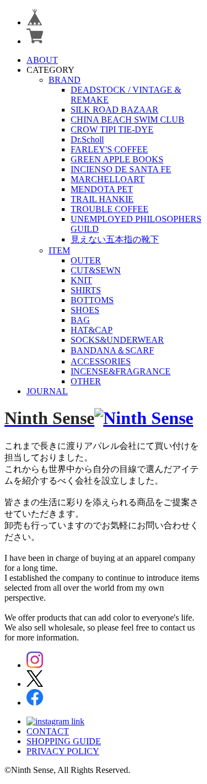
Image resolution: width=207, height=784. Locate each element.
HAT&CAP (92, 330)
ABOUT (42, 60)
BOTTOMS (92, 300)
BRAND (65, 79)
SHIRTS (86, 290)
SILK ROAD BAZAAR (114, 109)
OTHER (86, 381)
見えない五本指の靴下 (115, 239)
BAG (80, 320)
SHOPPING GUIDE (63, 741)
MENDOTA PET (102, 189)
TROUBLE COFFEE (109, 209)
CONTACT (47, 731)
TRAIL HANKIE (102, 199)
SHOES (85, 310)
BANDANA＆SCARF (112, 350)
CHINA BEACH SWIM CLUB (127, 119)
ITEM (59, 250)
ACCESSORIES (101, 361)
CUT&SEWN (96, 270)
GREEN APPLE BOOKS (117, 159)
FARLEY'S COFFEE (109, 149)
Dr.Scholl (87, 139)
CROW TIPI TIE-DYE (112, 129)
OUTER (86, 260)
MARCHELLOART (108, 179)
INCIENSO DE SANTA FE (121, 169)
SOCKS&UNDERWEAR (117, 340)
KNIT (81, 280)
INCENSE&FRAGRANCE (121, 371)
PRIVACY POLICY (62, 751)
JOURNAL (47, 391)
